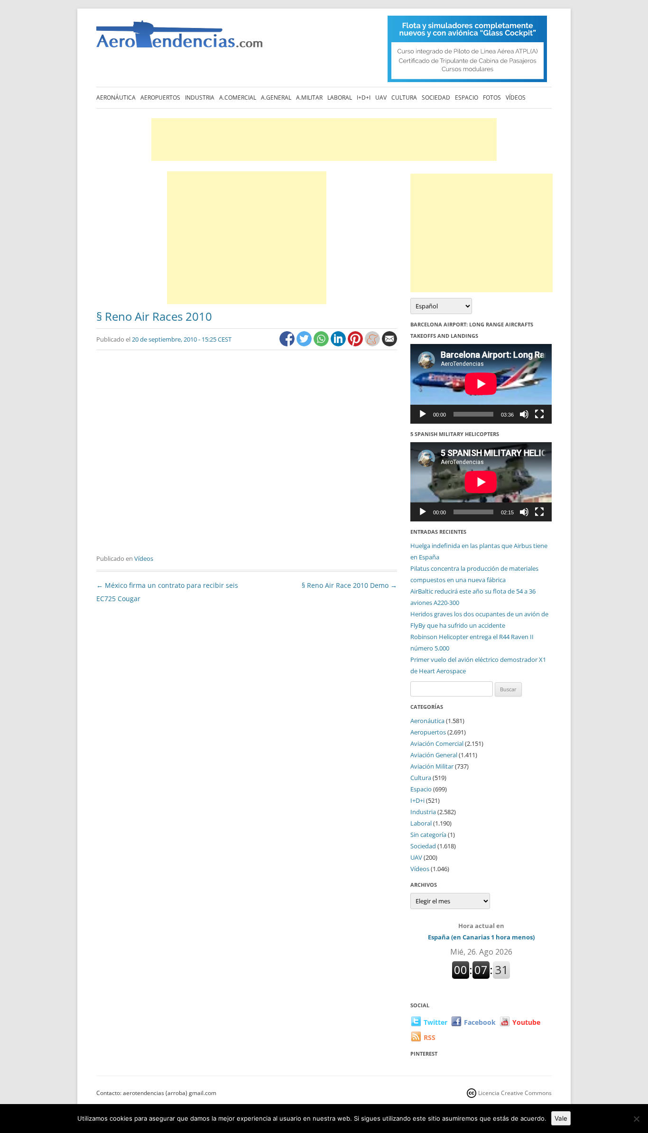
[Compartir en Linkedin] (339, 343)
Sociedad (436, 97)
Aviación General (433, 755)
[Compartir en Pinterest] (356, 343)
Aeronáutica (116, 97)
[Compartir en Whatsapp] (322, 343)
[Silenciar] (524, 414)
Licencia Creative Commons (515, 1093)
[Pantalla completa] (539, 414)
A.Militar (309, 97)
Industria (199, 97)
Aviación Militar (432, 766)
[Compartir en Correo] (389, 343)
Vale (561, 1118)
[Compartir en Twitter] (305, 343)
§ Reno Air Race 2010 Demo (349, 585)
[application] (481, 383)
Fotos (492, 97)
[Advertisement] (324, 139)
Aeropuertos (160, 97)
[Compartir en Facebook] (287, 343)
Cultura (404, 97)
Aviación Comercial (436, 743)
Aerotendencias (179, 38)
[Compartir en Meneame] (373, 343)
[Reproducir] (422, 414)
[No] (636, 1119)
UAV (381, 97)
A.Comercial (237, 97)
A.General (276, 97)
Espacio (466, 97)
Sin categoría (428, 834)
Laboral (339, 97)
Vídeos (516, 97)
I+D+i (363, 97)
